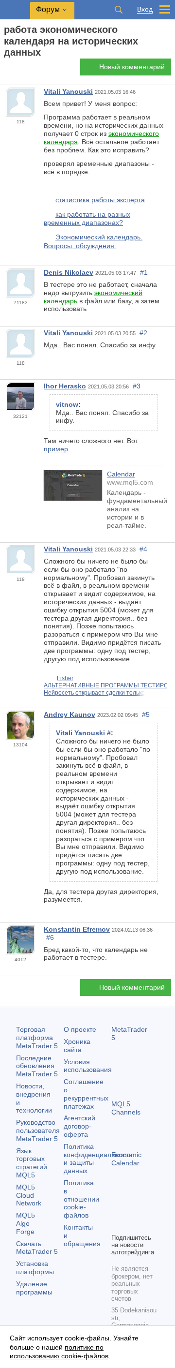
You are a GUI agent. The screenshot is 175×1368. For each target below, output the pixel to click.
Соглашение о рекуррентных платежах (86, 1094)
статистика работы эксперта (100, 200)
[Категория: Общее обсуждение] (18, 70)
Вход (145, 9)
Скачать (37, 1248)
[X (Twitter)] (148, 1209)
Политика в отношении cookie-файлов (81, 1199)
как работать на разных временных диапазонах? (87, 218)
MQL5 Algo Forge (25, 1223)
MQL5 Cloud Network (28, 1195)
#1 (144, 272)
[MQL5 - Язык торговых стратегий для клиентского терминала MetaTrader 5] (15, 10)
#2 (143, 333)
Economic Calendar (126, 1159)
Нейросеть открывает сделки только (94, 692)
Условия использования (88, 1066)
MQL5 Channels (125, 1108)
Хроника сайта (77, 1046)
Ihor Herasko (65, 386)
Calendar (121, 474)
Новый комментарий (132, 67)
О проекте (80, 1029)
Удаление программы (34, 1288)
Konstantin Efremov (77, 929)
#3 (136, 386)
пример (56, 449)
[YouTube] (117, 1224)
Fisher (65, 678)
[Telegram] (133, 1209)
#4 (143, 549)
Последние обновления (37, 1066)
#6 (50, 937)
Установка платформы (35, 1268)
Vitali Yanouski (68, 91)
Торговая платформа (37, 1038)
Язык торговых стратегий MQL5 (31, 1163)
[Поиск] (118, 9)
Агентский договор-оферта (79, 1126)
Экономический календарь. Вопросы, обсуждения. (93, 241)
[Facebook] (117, 1209)
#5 (146, 714)
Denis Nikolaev (68, 272)
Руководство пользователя (38, 1130)
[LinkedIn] (133, 1224)
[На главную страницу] (7, 69)
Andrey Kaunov (69, 714)
